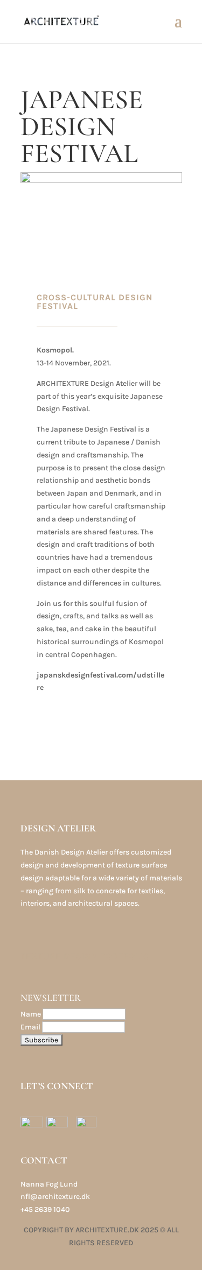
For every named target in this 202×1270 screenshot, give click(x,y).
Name (30, 1014)
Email (30, 1027)
